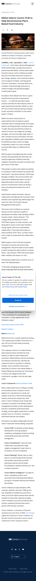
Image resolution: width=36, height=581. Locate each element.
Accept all (18, 300)
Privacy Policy (9, 287)
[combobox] (20, 556)
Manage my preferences (17, 306)
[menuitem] (12, 569)
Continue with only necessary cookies (18, 295)
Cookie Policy (22, 287)
